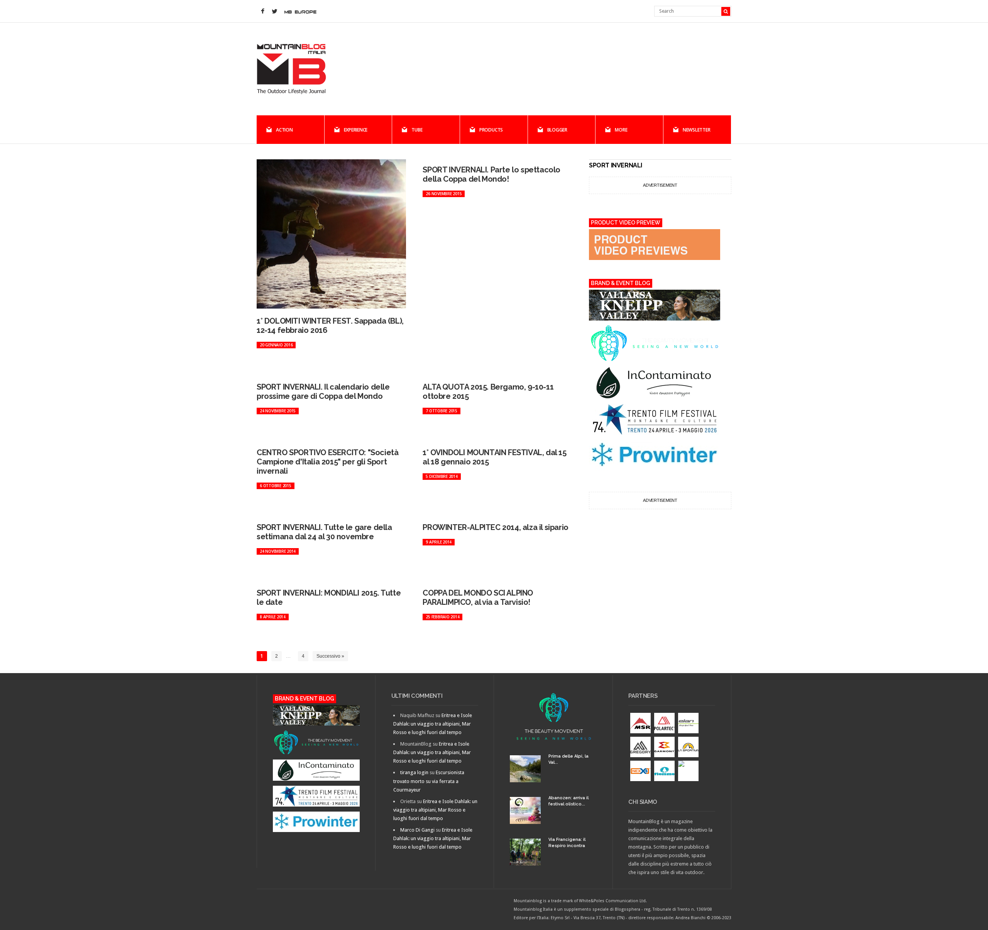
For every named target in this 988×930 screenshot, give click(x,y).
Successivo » (330, 656)
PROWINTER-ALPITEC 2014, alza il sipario (495, 527)
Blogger (557, 130)
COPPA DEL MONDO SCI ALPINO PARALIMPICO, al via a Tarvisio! (478, 597)
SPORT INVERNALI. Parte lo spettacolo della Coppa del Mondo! (491, 174)
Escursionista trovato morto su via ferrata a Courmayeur (428, 781)
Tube (416, 130)
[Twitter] (274, 11)
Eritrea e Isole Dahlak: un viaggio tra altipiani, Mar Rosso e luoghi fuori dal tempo (432, 723)
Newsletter (697, 130)
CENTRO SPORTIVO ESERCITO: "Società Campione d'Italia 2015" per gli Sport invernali (327, 462)
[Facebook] (262, 11)
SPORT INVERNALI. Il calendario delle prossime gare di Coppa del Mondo (323, 391)
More (621, 130)
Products (491, 130)
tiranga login (414, 772)
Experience (356, 130)
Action (284, 130)
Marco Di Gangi (417, 830)
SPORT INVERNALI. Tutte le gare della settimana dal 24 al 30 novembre (324, 532)
